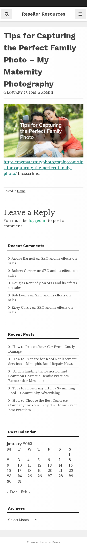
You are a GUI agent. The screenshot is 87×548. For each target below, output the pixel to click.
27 (50, 476)
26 (39, 476)
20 (50, 470)
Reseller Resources (43, 14)
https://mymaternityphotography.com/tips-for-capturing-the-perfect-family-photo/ (43, 168)
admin (47, 92)
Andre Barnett (23, 258)
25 (29, 476)
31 (20, 481)
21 (60, 470)
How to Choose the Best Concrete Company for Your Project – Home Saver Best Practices (42, 405)
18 (29, 470)
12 (39, 465)
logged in (38, 220)
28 (60, 476)
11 (29, 465)
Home (21, 191)
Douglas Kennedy (26, 283)
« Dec (12, 492)
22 (71, 470)
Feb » (25, 492)
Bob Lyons (20, 295)
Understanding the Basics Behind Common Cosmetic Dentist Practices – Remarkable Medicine (40, 376)
